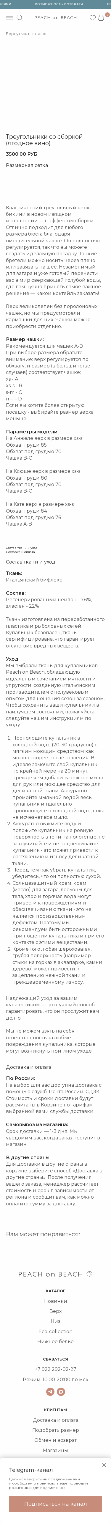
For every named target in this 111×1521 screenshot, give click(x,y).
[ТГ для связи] (50, 1392)
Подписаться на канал (55, 1504)
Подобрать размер (55, 1430)
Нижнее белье (55, 1341)
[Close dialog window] (104, 1465)
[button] (26, 187)
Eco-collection (55, 1331)
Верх (55, 1311)
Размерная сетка (27, 165)
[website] (19, 18)
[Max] (61, 1392)
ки (64, 1301)
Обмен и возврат (55, 1440)
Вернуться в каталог (26, 34)
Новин (52, 1301)
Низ (55, 1321)
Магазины (55, 1450)
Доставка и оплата (55, 1420)
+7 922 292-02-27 (55, 1369)
